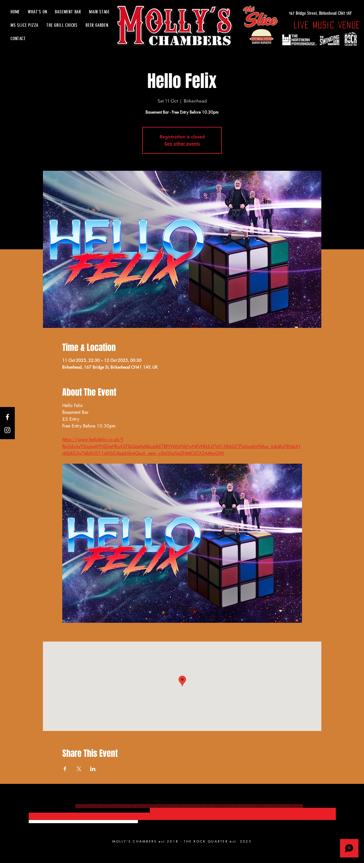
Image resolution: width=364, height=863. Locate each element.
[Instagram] (7, 430)
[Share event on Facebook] (65, 769)
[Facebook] (7, 417)
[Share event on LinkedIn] (93, 769)
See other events (182, 143)
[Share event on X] (79, 769)
